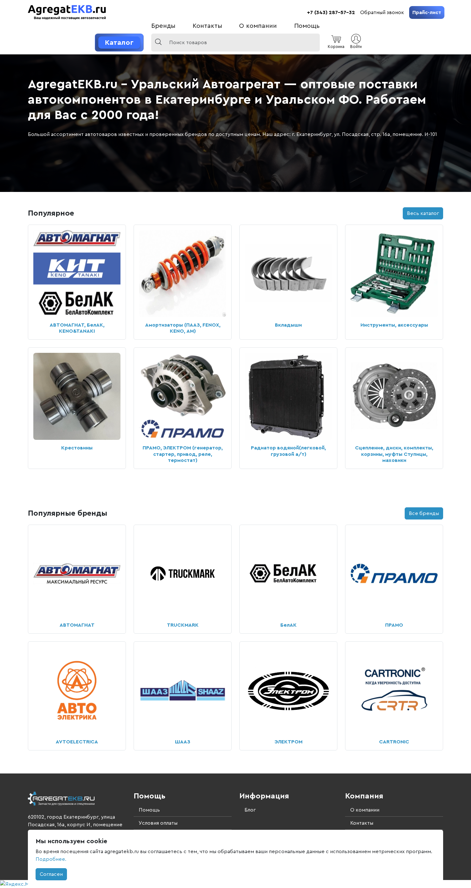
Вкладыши (288, 325)
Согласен (51, 874)
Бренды (163, 26)
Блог (250, 810)
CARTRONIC (394, 741)
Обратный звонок (382, 12)
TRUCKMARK (183, 625)
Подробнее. (51, 859)
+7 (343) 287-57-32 (331, 12)
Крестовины (77, 447)
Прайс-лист (426, 12)
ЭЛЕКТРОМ (288, 741)
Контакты (207, 26)
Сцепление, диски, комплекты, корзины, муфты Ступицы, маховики (394, 454)
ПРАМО (394, 625)
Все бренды (424, 513)
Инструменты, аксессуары (394, 325)
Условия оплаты (158, 823)
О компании (258, 26)
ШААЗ (182, 741)
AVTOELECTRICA (77, 741)
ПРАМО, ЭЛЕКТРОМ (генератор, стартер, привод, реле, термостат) (183, 454)
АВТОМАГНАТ (77, 625)
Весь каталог (423, 213)
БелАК (288, 625)
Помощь (307, 26)
